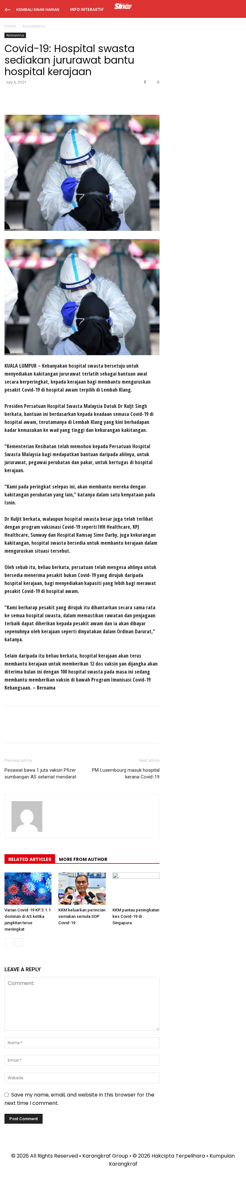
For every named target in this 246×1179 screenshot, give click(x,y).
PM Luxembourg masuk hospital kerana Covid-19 (126, 773)
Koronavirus (15, 35)
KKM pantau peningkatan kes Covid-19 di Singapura (135, 916)
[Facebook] (10, 96)
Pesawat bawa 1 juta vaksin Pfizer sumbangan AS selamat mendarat (40, 773)
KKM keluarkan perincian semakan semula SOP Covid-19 (81, 916)
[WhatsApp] (55, 96)
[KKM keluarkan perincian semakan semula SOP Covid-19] (81, 888)
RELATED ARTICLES (29, 859)
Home (10, 26)
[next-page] (19, 942)
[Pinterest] (40, 96)
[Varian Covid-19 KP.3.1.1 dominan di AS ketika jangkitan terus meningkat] (28, 888)
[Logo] (123, 7)
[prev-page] (8, 942)
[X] (25, 96)
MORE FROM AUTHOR (83, 859)
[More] (70, 96)
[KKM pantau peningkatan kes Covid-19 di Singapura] (136, 888)
